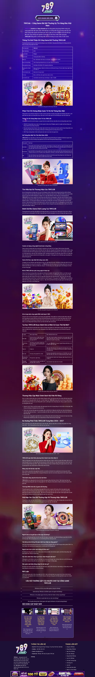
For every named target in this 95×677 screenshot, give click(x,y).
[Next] (73, 623)
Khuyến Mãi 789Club (71, 656)
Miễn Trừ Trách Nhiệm (71, 669)
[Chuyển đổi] (21, 588)
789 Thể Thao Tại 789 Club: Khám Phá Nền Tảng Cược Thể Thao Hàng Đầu (28, 621)
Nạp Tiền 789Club (71, 651)
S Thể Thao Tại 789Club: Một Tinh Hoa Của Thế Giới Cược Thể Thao (54, 620)
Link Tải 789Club (70, 658)
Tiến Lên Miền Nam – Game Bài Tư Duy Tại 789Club (67, 619)
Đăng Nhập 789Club (71, 649)
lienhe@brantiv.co (39, 651)
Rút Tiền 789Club (70, 653)
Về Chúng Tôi (70, 662)
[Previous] (22, 623)
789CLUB (27, 28)
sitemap (33, 656)
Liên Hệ (68, 665)
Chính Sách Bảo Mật (71, 667)
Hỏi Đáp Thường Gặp (71, 660)
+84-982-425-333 (41, 649)
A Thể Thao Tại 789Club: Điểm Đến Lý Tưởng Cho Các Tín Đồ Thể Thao (41, 620)
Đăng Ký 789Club (71, 646)
